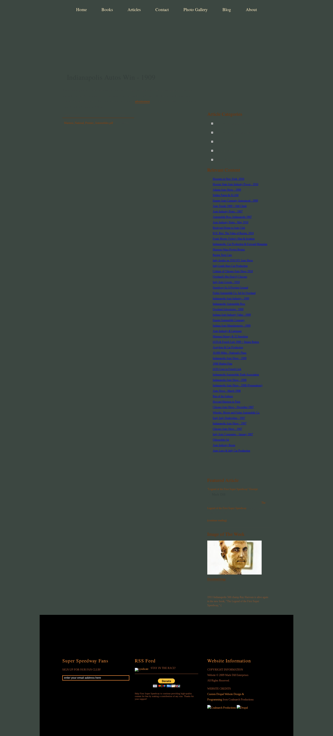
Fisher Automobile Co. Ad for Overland (234, 293)
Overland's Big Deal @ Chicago (230, 276)
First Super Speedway (132, 25)
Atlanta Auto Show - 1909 (227, 189)
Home (81, 9)
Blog (226, 9)
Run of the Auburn (223, 396)
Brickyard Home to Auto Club (229, 227)
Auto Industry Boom (224, 445)
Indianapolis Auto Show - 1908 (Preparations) (237, 385)
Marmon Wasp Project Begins (229, 249)
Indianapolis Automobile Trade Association (236, 374)
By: (209, 494)
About (251, 9)
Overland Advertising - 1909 (228, 309)
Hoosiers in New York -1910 (228, 178)
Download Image (216, 579)
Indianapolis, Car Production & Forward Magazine (240, 244)
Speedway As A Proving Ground (230, 287)
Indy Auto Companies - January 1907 (233, 434)
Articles (134, 9)
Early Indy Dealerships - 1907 (229, 418)
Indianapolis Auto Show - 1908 (229, 380)
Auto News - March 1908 (227, 390)
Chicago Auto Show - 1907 (227, 429)
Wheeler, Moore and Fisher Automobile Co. (236, 412)
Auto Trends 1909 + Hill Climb (230, 206)
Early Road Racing (227, 151)
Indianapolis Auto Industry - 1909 (231, 298)
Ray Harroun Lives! (226, 588)
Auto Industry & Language (227, 331)
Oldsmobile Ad (221, 439)
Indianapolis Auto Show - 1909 (229, 358)
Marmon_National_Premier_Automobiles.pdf (88, 123)
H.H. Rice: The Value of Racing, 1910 (233, 233)
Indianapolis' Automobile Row (229, 303)
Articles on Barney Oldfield (233, 123)
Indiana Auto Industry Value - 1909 (232, 314)
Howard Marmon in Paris (226, 401)
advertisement (142, 101)
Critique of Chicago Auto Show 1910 (233, 271)
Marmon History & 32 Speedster (230, 336)
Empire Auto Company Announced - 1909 (235, 200)
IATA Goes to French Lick (227, 369)
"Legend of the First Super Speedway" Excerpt (232, 489)
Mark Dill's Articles (228, 160)
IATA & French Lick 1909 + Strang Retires (236, 342)
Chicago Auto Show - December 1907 (233, 407)
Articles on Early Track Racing (235, 133)
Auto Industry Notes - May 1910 (230, 222)
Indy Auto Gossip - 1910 (226, 282)
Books (107, 9)
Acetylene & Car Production (228, 347)
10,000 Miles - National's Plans (229, 352)
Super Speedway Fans (85, 660)
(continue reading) (217, 520)
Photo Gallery (195, 9)
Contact (162, 9)
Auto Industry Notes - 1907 (228, 211)
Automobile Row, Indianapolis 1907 (232, 217)
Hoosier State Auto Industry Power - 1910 (235, 184)
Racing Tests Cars (222, 255)
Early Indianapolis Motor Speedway (238, 142)
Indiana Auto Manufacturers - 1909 (232, 325)
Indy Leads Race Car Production (230, 265)
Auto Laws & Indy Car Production (231, 450)
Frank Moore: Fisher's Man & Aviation (234, 238)
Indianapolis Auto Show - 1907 (229, 423)
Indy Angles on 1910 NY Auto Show (233, 260)
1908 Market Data (222, 363)
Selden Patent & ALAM (226, 195)
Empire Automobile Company (229, 320)
